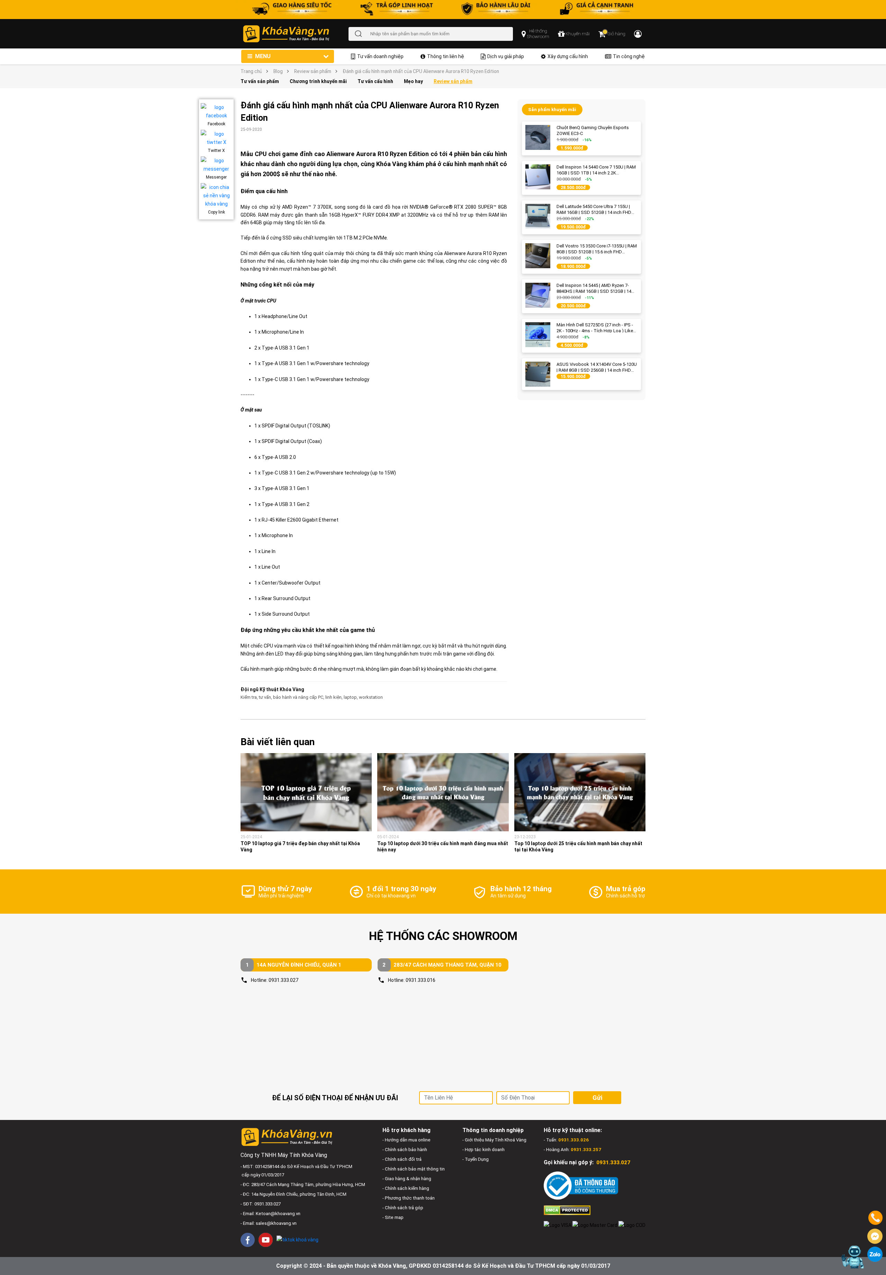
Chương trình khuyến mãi (318, 81)
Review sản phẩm (312, 71)
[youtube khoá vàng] (266, 1240)
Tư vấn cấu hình (375, 81)
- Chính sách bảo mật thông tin (413, 1169)
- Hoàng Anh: (572, 1149)
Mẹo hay (413, 81)
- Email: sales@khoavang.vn (269, 1223)
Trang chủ (251, 71)
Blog (278, 71)
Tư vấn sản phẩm (260, 81)
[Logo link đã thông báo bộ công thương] (581, 1185)
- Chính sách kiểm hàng (405, 1188)
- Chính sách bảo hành (404, 1149)
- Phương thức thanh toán (408, 1198)
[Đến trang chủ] (295, 33)
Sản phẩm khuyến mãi (552, 109)
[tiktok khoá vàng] (297, 1239)
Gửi (597, 1097)
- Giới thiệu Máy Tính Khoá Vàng (494, 1139)
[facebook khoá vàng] (248, 1240)
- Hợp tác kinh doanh (483, 1149)
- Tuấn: (566, 1139)
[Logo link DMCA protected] (567, 1209)
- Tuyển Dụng (475, 1159)
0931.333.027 (283, 980)
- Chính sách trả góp (402, 1207)
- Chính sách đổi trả (402, 1159)
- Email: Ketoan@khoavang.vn (270, 1213)
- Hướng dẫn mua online (406, 1139)
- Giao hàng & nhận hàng (406, 1178)
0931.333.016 (420, 980)
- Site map (393, 1217)
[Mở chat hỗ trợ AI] (852, 1257)
